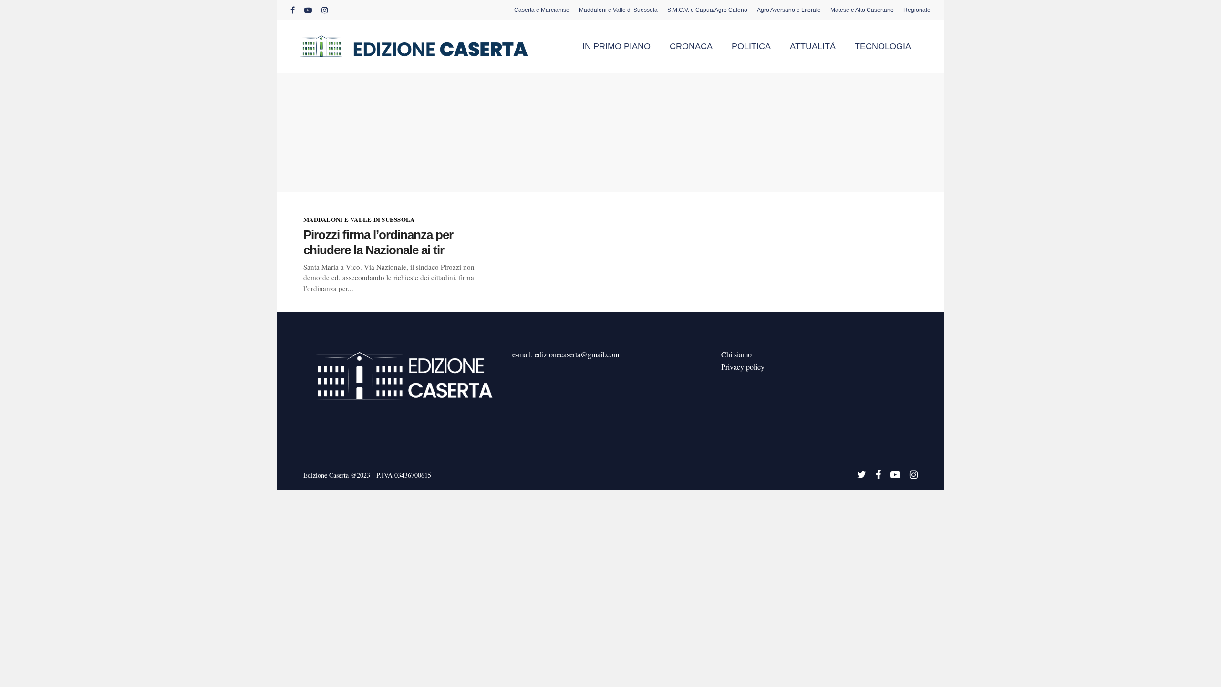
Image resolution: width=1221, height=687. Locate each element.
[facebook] (292, 10)
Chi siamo (736, 354)
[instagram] (324, 10)
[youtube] (308, 10)
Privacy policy (743, 367)
